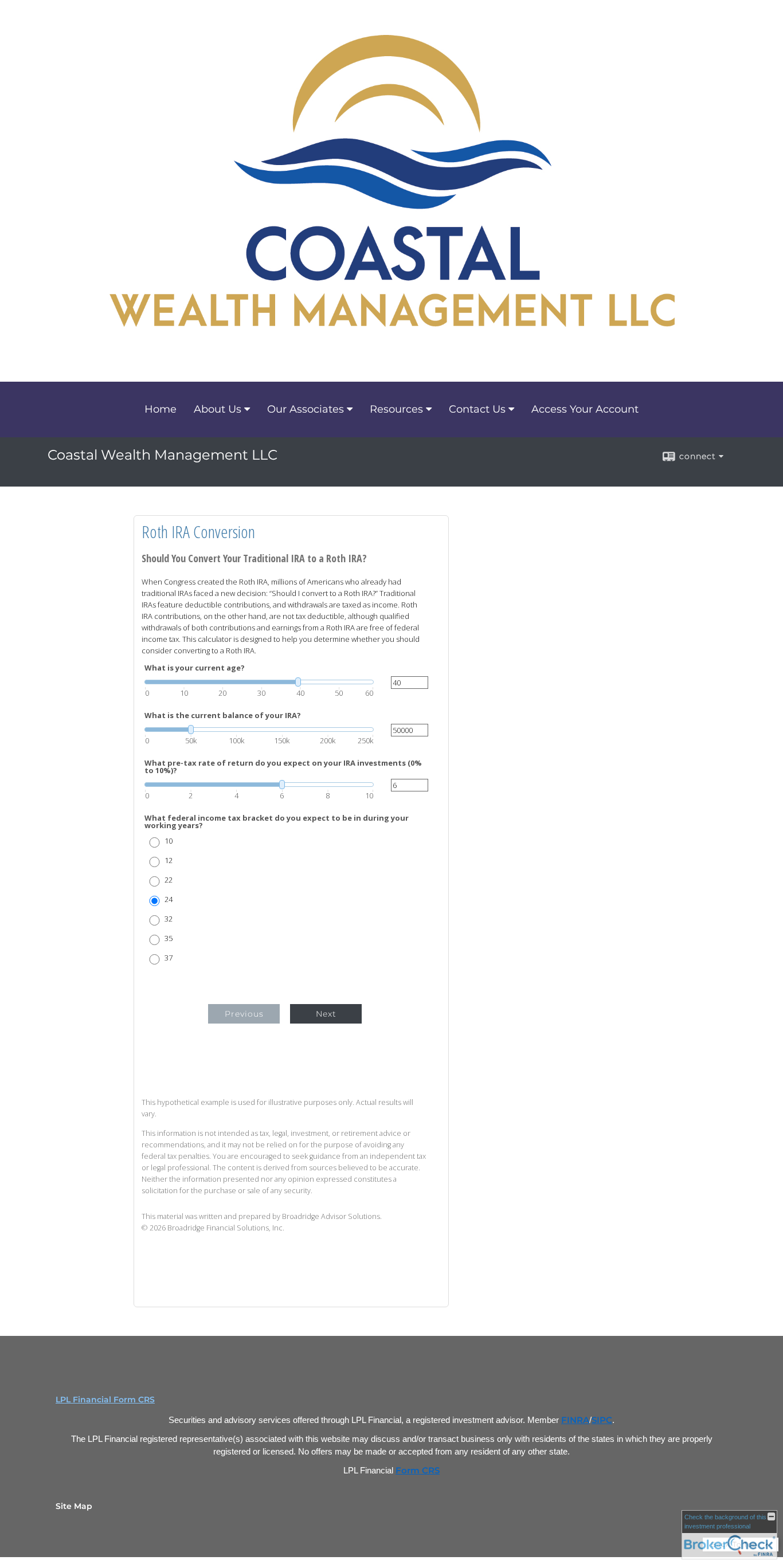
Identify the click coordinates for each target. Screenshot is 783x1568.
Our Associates (305, 409)
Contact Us (477, 409)
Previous (244, 1014)
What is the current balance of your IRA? (222, 715)
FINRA (575, 1420)
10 (169, 841)
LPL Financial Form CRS (105, 1399)
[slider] (259, 682)
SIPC (602, 1420)
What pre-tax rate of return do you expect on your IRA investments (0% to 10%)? (283, 766)
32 (169, 919)
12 (169, 860)
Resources (396, 409)
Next (326, 1014)
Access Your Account (585, 409)
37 (169, 958)
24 (169, 899)
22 (169, 880)
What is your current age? (194, 668)
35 (169, 938)
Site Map (74, 1506)
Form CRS (418, 1470)
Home (160, 409)
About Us (217, 409)
